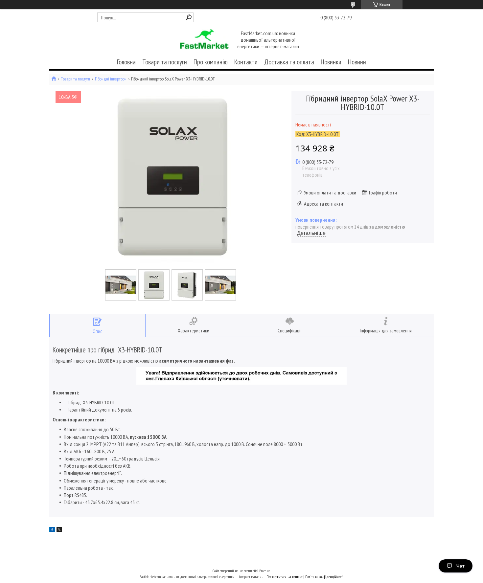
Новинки (331, 61)
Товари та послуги (164, 61)
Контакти (246, 61)
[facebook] (52, 530)
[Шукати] (189, 17)
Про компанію (211, 61)
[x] (59, 530)
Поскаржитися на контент (284, 576)
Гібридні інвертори (110, 79)
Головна (126, 61)
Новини (357, 61)
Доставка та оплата (289, 61)
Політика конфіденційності (324, 576)
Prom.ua (264, 570)
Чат (460, 566)
